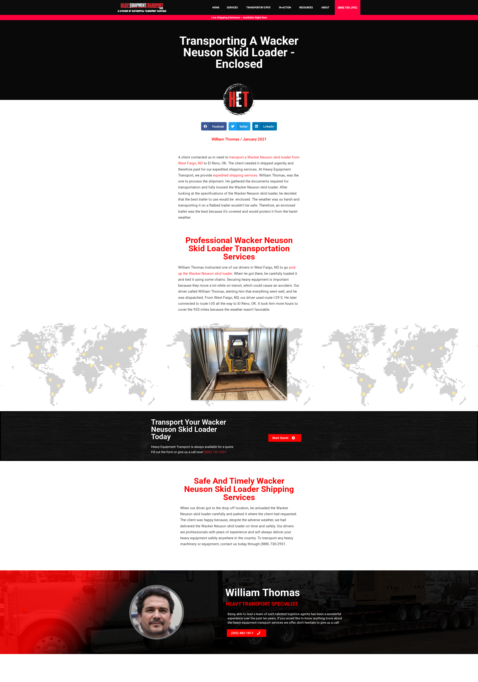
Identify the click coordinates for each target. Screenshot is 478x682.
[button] (214, 126)
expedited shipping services (235, 175)
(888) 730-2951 (215, 452)
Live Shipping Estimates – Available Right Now (239, 17)
